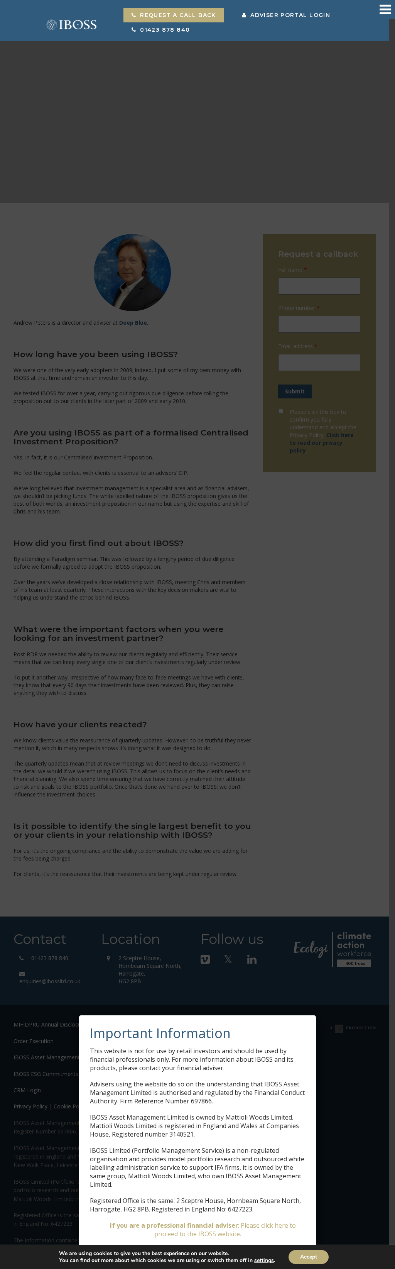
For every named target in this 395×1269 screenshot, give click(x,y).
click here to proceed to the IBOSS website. (225, 1229)
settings (264, 1260)
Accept (308, 1257)
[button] (173, 15)
